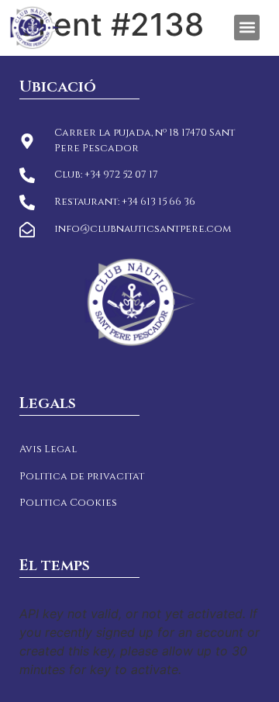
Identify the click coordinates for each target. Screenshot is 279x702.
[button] (247, 27)
